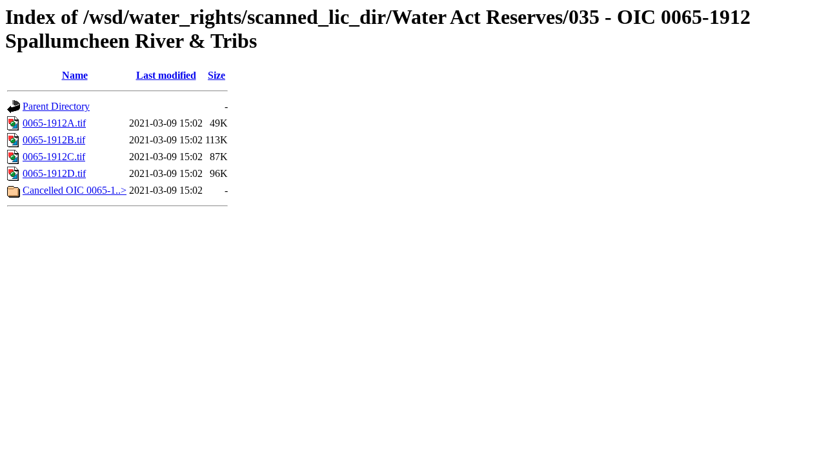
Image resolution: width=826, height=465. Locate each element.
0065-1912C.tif (54, 156)
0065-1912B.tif (54, 139)
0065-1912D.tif (54, 173)
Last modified (166, 75)
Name (75, 75)
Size (216, 75)
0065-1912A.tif (54, 123)
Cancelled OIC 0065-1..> (74, 190)
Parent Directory (56, 106)
